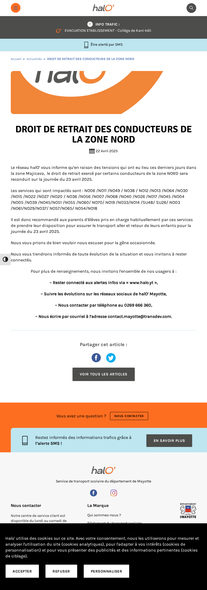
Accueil (16, 59)
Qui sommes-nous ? (104, 515)
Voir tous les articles (103, 374)
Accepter (22, 571)
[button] (15, 8)
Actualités (34, 59)
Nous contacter (129, 416)
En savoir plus (169, 440)
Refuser (61, 571)
